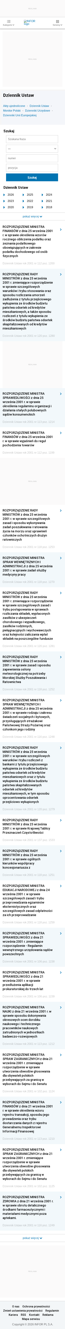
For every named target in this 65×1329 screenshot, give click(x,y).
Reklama (47, 1314)
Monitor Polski (12, 110)
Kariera (13, 1314)
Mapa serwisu (31, 1319)
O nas (15, 1306)
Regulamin (52, 1310)
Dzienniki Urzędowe (37, 110)
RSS (23, 1314)
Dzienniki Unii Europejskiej (20, 115)
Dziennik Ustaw (39, 105)
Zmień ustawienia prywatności (22, 1310)
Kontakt (34, 1314)
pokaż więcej (31, 1238)
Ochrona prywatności (36, 1306)
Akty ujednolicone (14, 105)
